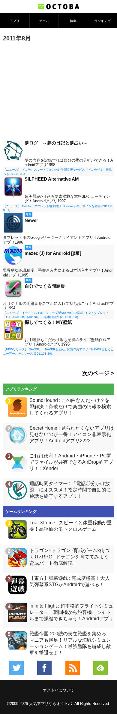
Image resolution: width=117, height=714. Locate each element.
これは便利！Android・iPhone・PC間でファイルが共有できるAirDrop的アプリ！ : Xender (71, 462)
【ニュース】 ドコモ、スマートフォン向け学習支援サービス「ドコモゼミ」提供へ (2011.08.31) (57, 171)
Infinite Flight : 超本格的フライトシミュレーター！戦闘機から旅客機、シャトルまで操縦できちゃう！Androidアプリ (71, 612)
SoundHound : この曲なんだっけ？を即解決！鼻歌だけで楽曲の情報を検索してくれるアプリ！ (70, 406)
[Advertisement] (58, 90)
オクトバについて (58, 690)
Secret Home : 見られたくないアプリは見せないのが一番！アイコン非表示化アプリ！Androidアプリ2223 (71, 434)
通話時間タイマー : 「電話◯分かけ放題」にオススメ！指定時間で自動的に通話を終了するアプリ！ (70, 490)
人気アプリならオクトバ (50, 703)
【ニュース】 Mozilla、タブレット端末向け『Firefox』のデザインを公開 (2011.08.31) (57, 208)
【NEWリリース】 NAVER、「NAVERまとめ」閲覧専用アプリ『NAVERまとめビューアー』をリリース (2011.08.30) (58, 351)
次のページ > (98, 373)
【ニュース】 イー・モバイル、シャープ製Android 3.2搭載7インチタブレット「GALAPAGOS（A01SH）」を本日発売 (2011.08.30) (56, 315)
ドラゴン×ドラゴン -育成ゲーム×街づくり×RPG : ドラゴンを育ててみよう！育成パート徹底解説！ (71, 557)
